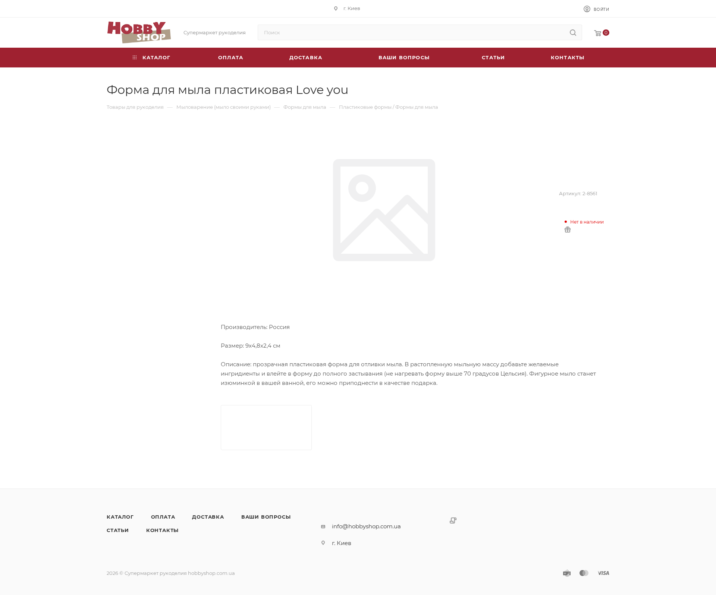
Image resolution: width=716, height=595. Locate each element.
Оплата (163, 517)
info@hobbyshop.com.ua (366, 526)
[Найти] (573, 32)
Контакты (162, 530)
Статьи (118, 530)
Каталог (120, 517)
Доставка (208, 517)
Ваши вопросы (266, 517)
